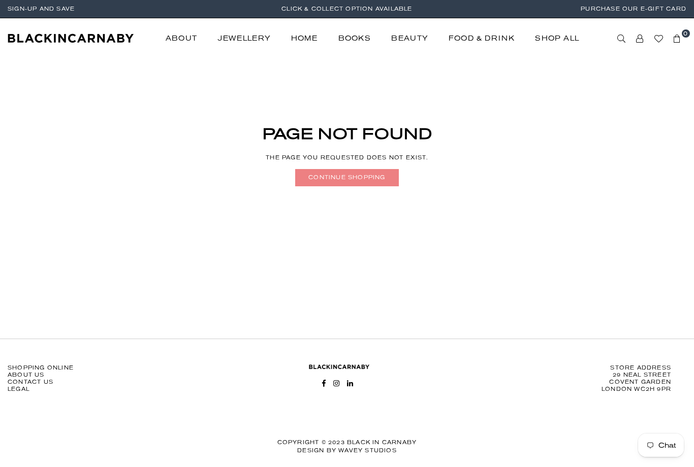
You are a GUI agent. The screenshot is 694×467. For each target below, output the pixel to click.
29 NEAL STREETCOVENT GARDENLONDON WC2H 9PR (636, 382)
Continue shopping (346, 177)
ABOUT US (26, 375)
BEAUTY (409, 38)
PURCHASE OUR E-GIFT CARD (633, 9)
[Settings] (640, 38)
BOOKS (354, 38)
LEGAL (18, 389)
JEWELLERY (244, 38)
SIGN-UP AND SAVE (41, 9)
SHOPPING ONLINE (41, 367)
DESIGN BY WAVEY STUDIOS (347, 450)
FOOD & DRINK (482, 38)
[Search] (622, 38)
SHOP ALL (557, 38)
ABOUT (181, 38)
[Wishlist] (658, 38)
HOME (304, 38)
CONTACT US (30, 382)
